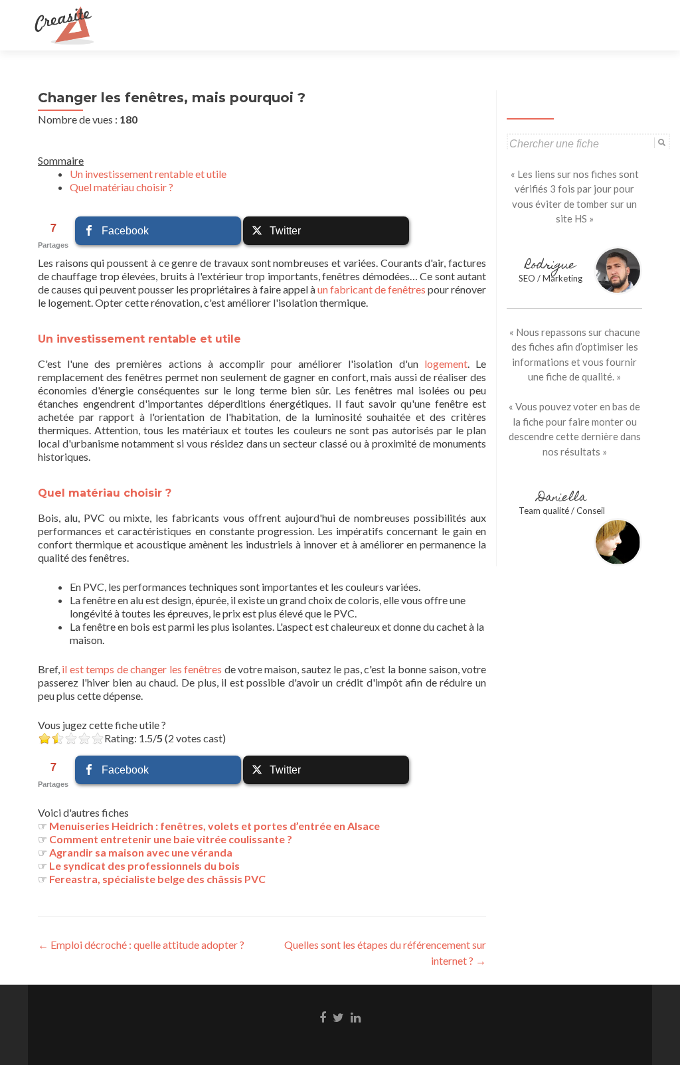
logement (446, 363)
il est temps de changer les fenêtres (142, 669)
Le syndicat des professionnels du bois (144, 865)
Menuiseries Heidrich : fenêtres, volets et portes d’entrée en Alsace (214, 825)
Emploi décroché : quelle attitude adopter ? (141, 944)
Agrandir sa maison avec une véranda (140, 852)
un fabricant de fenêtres (371, 289)
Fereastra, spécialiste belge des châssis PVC (157, 878)
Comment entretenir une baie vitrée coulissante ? (170, 839)
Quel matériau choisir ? (121, 187)
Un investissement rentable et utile (148, 173)
